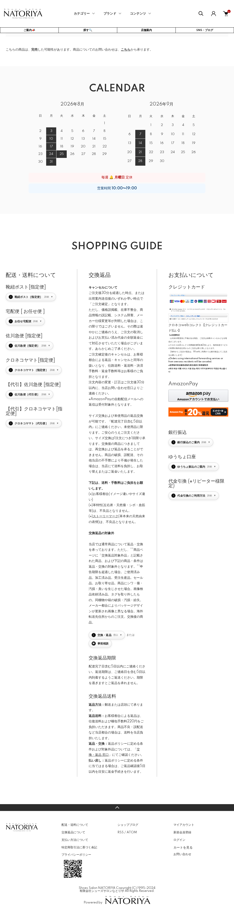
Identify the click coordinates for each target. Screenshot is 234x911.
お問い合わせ (182, 854)
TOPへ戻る (117, 807)
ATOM (132, 832)
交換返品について (73, 832)
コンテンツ (138, 13)
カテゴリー (82, 13)
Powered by (93, 902)
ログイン (179, 840)
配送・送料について (74, 824)
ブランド (110, 13)
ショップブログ (127, 824)
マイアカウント (183, 824)
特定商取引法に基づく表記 (79, 847)
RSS (120, 832)
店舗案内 (146, 30)
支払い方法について (74, 840)
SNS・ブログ (204, 30)
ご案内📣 (29, 30)
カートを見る (183, 847)
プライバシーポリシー (76, 854)
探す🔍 (87, 30)
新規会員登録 (182, 832)
